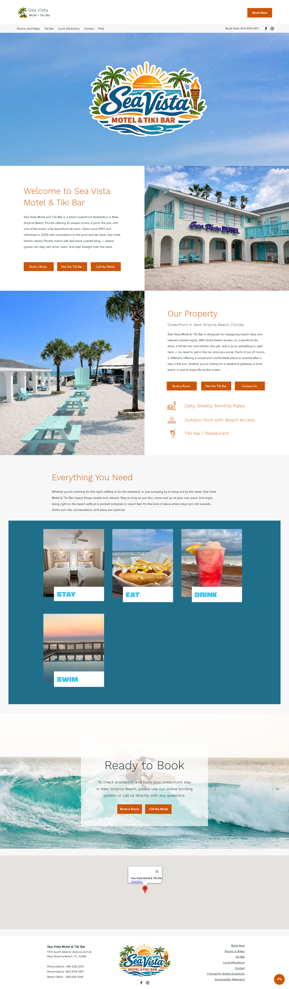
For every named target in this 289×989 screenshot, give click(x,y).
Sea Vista (39, 10)
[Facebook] (266, 28)
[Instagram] (272, 28)
